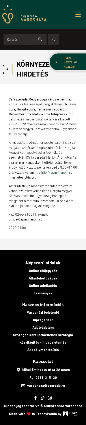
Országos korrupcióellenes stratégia (43, 335)
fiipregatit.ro (43, 320)
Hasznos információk (43, 304)
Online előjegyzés (43, 271)
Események (43, 293)
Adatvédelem (43, 327)
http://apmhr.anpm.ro (56, 172)
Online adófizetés (43, 285)
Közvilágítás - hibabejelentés (43, 342)
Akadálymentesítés (43, 350)
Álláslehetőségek (43, 278)
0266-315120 (43, 378)
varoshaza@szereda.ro (43, 386)
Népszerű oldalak (43, 263)
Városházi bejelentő (43, 312)
